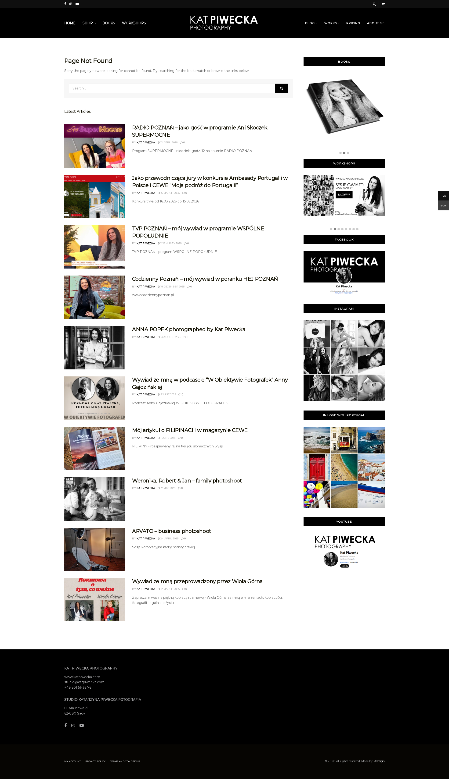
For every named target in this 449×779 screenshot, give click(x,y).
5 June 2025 (168, 394)
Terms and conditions (125, 761)
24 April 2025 (169, 538)
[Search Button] (281, 88)
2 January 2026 (170, 243)
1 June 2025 (167, 437)
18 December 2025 (172, 286)
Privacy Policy (95, 761)
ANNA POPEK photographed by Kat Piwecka (188, 329)
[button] (340, 153)
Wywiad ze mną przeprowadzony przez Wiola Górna (197, 581)
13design (379, 761)
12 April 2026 (168, 142)
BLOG (310, 23)
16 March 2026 (170, 193)
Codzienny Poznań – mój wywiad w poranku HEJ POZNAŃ (205, 279)
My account (72, 761)
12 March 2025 (170, 589)
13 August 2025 (170, 337)
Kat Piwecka (146, 142)
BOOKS (108, 23)
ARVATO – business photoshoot (171, 531)
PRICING (353, 23)
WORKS (330, 23)
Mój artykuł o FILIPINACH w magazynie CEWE (190, 430)
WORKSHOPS (134, 23)
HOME (70, 23)
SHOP (88, 23)
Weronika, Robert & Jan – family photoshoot (187, 481)
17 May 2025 (167, 488)
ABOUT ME (376, 23)
